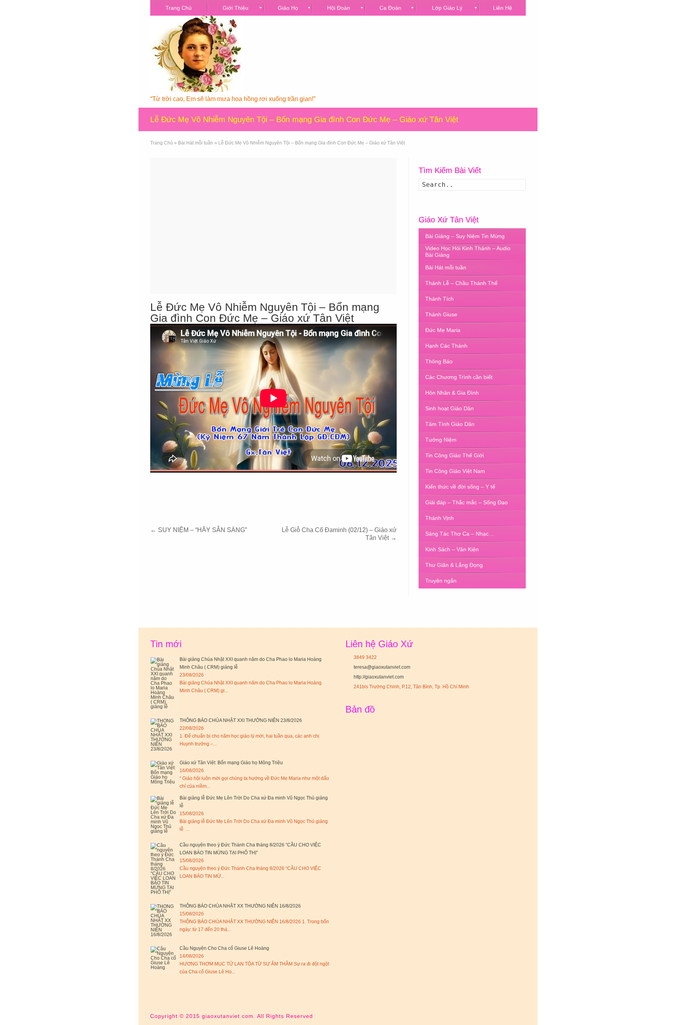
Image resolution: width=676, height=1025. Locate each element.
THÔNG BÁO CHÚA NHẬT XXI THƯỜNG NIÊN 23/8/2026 (241, 720)
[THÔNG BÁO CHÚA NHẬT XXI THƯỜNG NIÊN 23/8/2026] (163, 735)
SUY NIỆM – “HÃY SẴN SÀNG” (198, 530)
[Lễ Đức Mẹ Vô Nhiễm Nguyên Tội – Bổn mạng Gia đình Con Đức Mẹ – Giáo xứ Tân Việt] (273, 226)
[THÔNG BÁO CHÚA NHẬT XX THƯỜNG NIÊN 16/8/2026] (163, 920)
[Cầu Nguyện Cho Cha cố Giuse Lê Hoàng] (163, 959)
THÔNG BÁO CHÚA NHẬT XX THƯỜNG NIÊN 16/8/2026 (240, 906)
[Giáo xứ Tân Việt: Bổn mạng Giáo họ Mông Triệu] (163, 773)
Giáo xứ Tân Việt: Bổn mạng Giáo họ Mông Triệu (231, 762)
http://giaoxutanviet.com (379, 677)
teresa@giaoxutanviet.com (382, 667)
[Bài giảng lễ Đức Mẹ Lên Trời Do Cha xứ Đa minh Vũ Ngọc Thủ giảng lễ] (163, 815)
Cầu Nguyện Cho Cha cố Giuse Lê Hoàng (224, 948)
